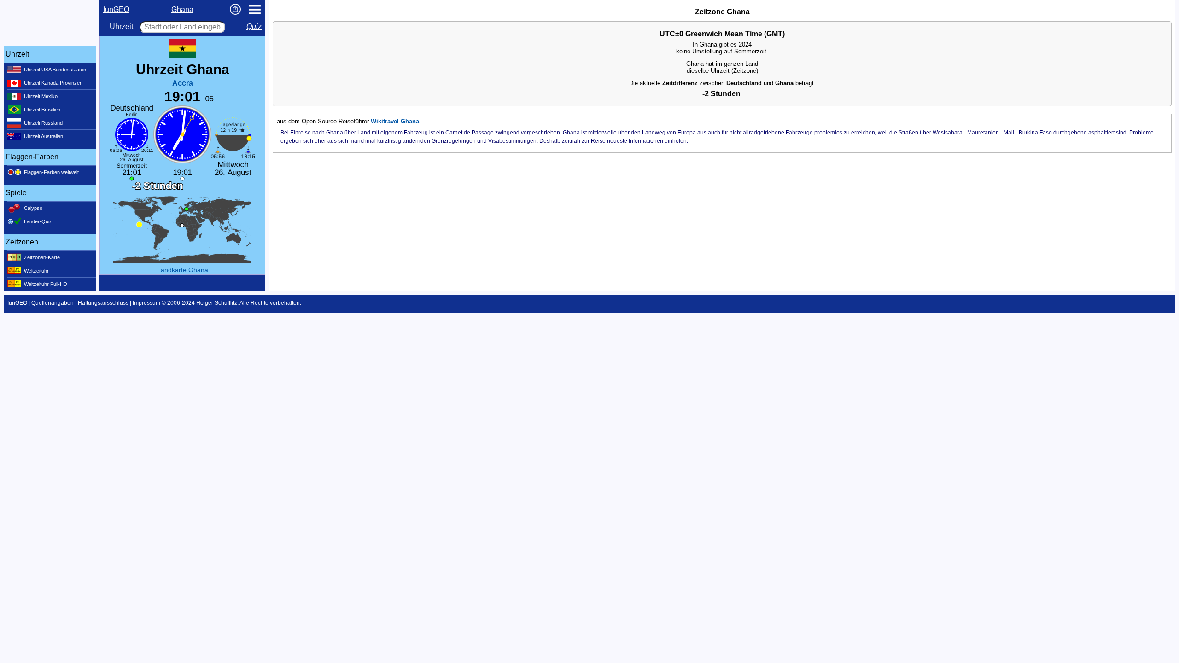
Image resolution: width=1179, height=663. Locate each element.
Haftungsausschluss (103, 303)
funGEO (116, 9)
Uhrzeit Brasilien (42, 109)
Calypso (33, 208)
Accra (182, 83)
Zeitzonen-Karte (42, 257)
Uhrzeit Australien (43, 136)
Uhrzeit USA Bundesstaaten (55, 69)
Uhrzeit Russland (43, 123)
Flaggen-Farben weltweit (51, 172)
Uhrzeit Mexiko (41, 96)
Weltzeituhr (36, 270)
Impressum (146, 303)
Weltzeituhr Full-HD (45, 284)
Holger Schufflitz (216, 303)
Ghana (182, 9)
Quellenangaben (52, 303)
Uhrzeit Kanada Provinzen (53, 83)
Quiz (254, 26)
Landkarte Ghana (182, 269)
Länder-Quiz (38, 221)
